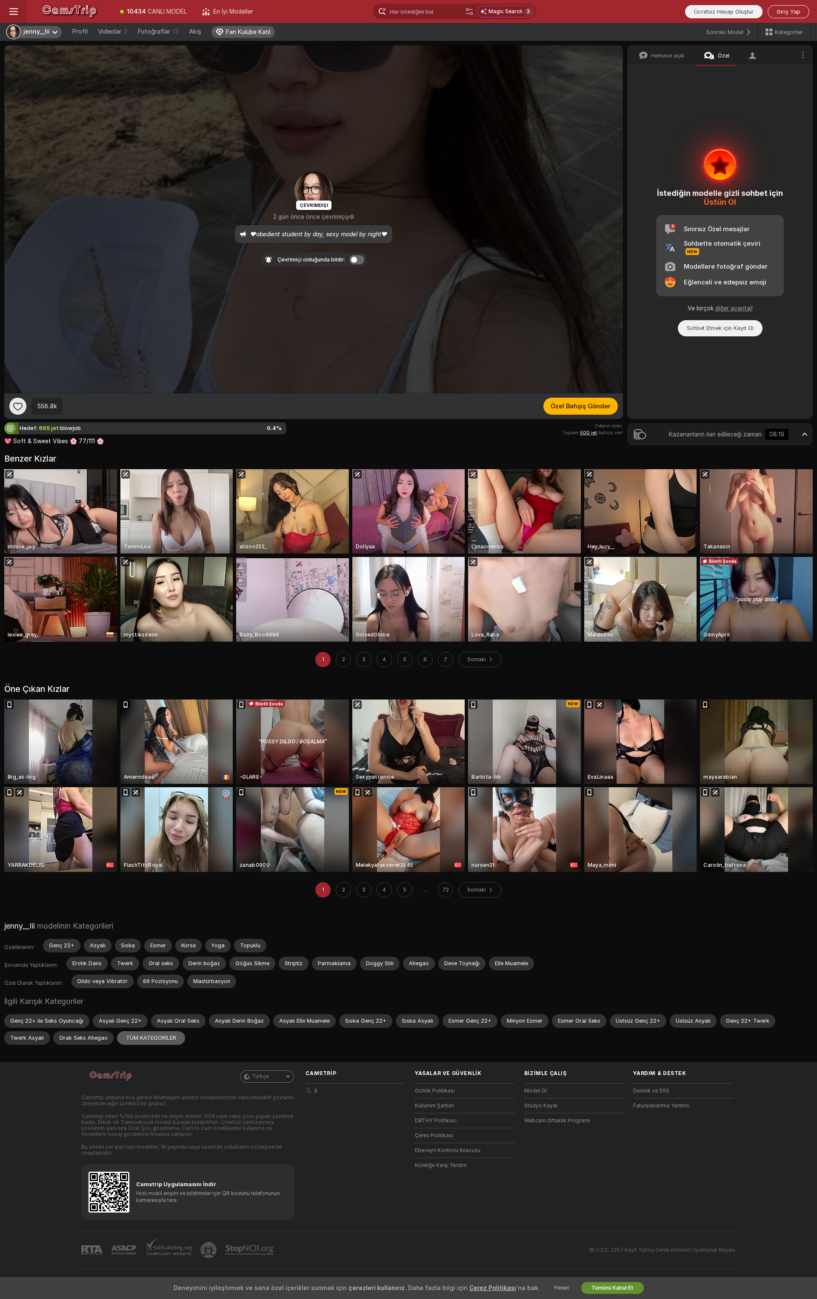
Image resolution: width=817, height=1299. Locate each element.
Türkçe (260, 1076)
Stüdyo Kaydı (540, 1106)
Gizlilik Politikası (435, 1091)
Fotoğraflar (158, 31)
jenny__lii (19, 925)
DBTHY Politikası (436, 1121)
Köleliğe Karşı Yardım (441, 1165)
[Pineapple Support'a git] (209, 1250)
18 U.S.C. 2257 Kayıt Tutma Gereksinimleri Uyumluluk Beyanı (661, 1250)
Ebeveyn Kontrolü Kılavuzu (447, 1150)
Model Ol (535, 1091)
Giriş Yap (788, 12)
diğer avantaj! (734, 308)
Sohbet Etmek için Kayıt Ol (720, 328)
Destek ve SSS (651, 1091)
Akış (195, 31)
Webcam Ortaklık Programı (557, 1121)
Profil (80, 31)
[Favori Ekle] (17, 406)
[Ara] (469, 11)
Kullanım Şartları (434, 1106)
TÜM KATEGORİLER (151, 1038)
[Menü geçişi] (13, 11)
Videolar (112, 31)
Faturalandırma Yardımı (661, 1106)
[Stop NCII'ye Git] (250, 1250)
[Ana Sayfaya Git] (69, 11)
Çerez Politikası (434, 1135)
